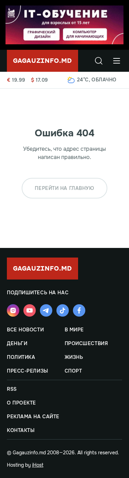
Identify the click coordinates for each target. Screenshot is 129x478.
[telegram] (46, 310)
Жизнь (74, 357)
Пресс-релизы (27, 371)
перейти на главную (64, 188)
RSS (12, 389)
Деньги (17, 343)
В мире (74, 330)
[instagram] (13, 310)
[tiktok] (62, 310)
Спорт (73, 371)
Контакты (20, 430)
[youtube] (29, 310)
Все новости (25, 330)
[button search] (98, 60)
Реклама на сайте (33, 416)
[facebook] (79, 310)
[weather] (71, 80)
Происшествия (86, 343)
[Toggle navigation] (116, 61)
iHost (37, 465)
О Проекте (21, 403)
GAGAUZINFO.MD (42, 61)
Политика (21, 357)
